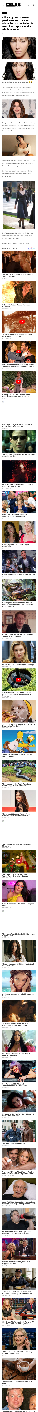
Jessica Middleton (7, 33)
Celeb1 (5, 13)
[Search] (32, 5)
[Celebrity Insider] (13, 5)
